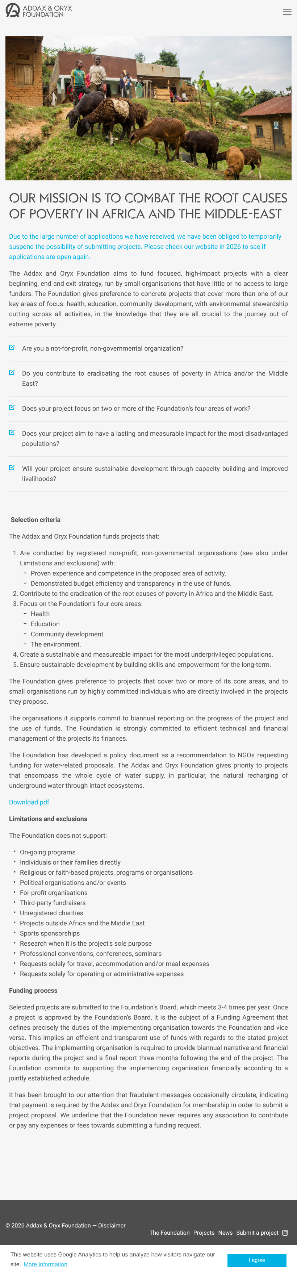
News (225, 1232)
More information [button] (45, 1265)
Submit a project (258, 1232)
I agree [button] (257, 1260)
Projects (204, 1232)
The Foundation (170, 1232)
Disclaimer (111, 1225)
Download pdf (29, 802)
